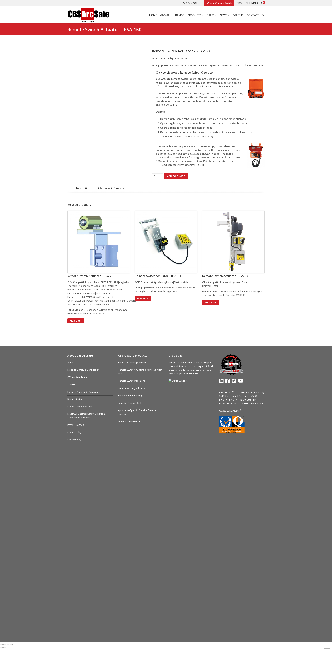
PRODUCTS (194, 15)
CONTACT (253, 15)
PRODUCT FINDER (247, 3)
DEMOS (179, 15)
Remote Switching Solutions (132, 362)
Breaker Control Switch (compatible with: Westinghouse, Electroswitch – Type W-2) (165, 289)
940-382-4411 (249, 399)
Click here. (193, 373)
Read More (75, 321)
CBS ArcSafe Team (77, 377)
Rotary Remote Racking (130, 395)
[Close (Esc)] (11, 644)
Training (71, 384)
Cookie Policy (74, 439)
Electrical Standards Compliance (84, 391)
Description (83, 188)
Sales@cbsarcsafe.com (250, 403)
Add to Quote (176, 176)
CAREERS (238, 15)
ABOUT (164, 15)
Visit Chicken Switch (221, 3)
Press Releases (75, 424)
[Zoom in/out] (1, 644)
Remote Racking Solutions (131, 388)
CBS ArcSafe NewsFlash (79, 406)
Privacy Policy (74, 432)
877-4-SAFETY (194, 3)
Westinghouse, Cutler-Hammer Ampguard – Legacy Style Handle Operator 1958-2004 (233, 293)
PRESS (210, 15)
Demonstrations (75, 399)
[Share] (8, 644)
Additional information (112, 188)
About (70, 362)
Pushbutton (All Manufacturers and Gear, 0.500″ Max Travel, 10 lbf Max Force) (98, 311)
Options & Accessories (130, 421)
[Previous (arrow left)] (1, 647)
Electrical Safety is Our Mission (83, 369)
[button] (210, 72)
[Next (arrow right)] (4, 647)
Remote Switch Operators (131, 380)
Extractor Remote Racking (131, 402)
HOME (153, 15)
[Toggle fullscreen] (4, 644)
